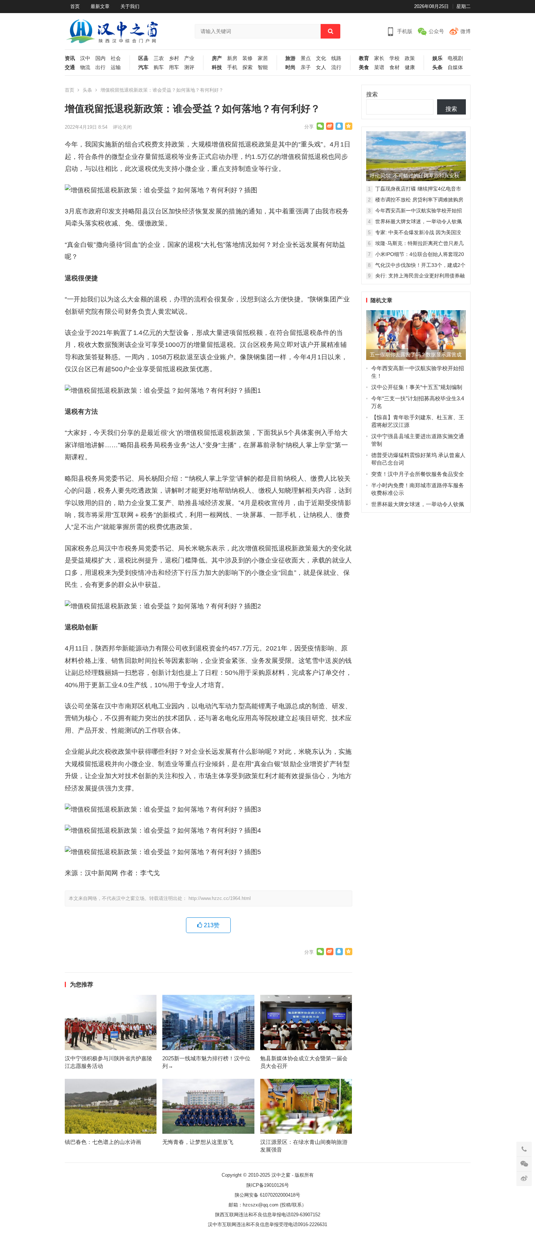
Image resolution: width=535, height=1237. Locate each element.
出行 (100, 67)
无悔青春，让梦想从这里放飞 (197, 1142)
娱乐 (437, 58)
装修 (247, 58)
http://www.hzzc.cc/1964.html (220, 898)
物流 (85, 67)
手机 (232, 67)
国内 (100, 58)
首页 (75, 6)
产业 (189, 58)
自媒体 (455, 67)
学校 (394, 58)
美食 (364, 67)
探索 (247, 67)
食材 (394, 67)
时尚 (290, 67)
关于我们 (129, 6)
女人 (321, 67)
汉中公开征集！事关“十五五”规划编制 (416, 387)
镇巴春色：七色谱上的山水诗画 (103, 1142)
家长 (379, 58)
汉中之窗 (281, 1175)
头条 (437, 67)
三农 (159, 58)
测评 (189, 67)
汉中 (85, 58)
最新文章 (100, 6)
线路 (336, 58)
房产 (217, 58)
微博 (465, 31)
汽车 (143, 67)
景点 (306, 58)
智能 (263, 67)
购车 (159, 67)
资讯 (70, 58)
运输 (116, 67)
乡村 (174, 58)
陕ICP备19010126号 (267, 1185)
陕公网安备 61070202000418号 (267, 1195)
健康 (410, 67)
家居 (263, 58)
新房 (232, 58)
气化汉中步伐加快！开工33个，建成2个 (420, 265)
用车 (174, 67)
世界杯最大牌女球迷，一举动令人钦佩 (418, 221)
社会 (116, 58)
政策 (410, 58)
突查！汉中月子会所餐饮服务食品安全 (417, 474)
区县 (143, 58)
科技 (217, 67)
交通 (70, 67)
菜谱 (379, 67)
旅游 (290, 58)
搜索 (372, 94)
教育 (364, 58)
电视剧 (455, 58)
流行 (336, 67)
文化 (321, 58)
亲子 (306, 67)
